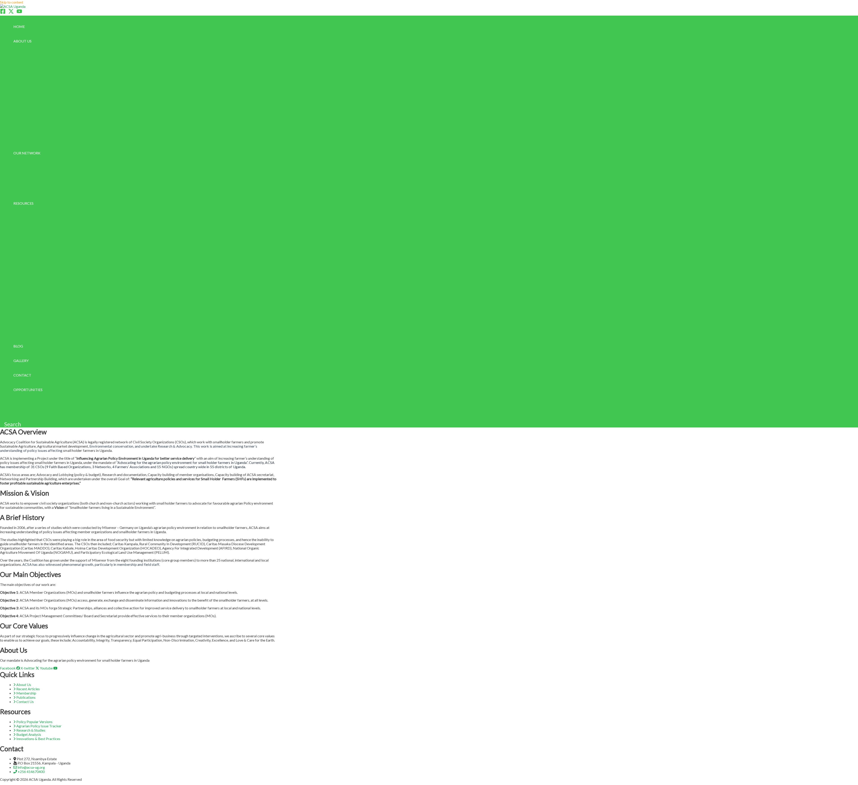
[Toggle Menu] (42, 50)
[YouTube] (19, 13)
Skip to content (11, 2)
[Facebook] (3, 13)
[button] (34, 41)
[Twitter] (11, 13)
